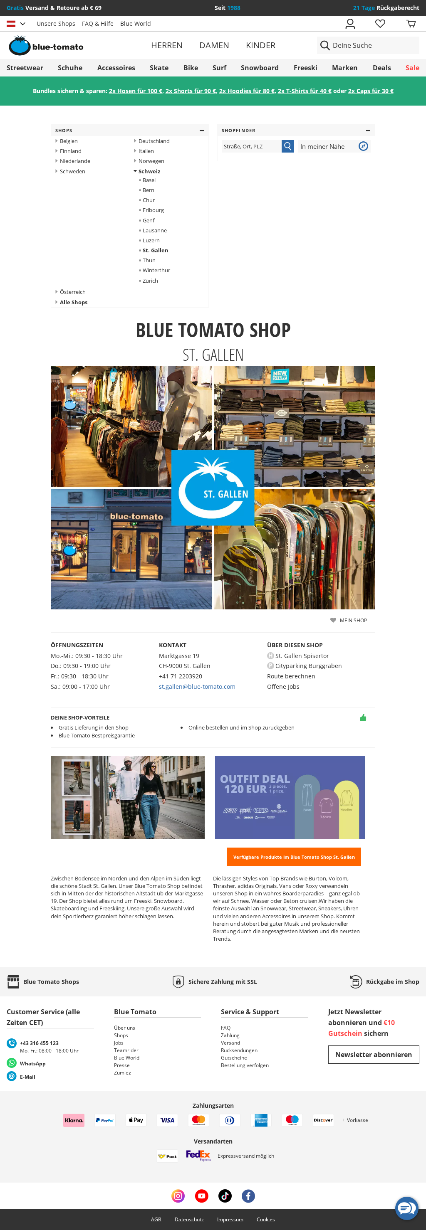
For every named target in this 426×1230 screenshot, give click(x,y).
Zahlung (230, 1035)
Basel (149, 180)
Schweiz (149, 171)
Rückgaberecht (386, 8)
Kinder (260, 45)
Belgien (69, 141)
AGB (156, 1219)
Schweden (72, 171)
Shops (64, 130)
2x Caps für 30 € (371, 91)
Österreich (73, 292)
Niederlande (75, 161)
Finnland (71, 151)
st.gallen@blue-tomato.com (197, 686)
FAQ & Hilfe (98, 23)
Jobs (119, 1042)
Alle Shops (73, 302)
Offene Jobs (283, 686)
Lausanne (155, 230)
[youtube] (201, 1196)
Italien (146, 151)
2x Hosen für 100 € (135, 91)
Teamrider (126, 1050)
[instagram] (178, 1196)
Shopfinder (238, 130)
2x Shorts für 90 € (191, 91)
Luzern (151, 240)
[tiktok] (225, 1196)
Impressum (230, 1219)
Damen (214, 45)
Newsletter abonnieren (373, 1054)
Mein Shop (353, 620)
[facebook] (248, 1196)
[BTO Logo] (73, 45)
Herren (167, 45)
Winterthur (156, 270)
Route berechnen (291, 676)
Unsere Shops (56, 23)
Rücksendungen (239, 1050)
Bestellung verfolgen (245, 1065)
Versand (230, 1042)
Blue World (135, 23)
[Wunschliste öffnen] (380, 24)
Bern (148, 190)
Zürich (150, 280)
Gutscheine (234, 1057)
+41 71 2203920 (180, 676)
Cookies (266, 1219)
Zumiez (122, 1072)
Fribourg (153, 210)
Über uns (124, 1027)
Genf (148, 220)
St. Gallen (155, 250)
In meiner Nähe (322, 146)
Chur (149, 200)
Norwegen (151, 161)
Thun (149, 260)
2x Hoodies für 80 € (247, 91)
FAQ (225, 1027)
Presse (122, 1065)
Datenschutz (189, 1219)
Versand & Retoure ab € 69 (54, 8)
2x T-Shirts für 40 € (305, 91)
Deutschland (154, 141)
